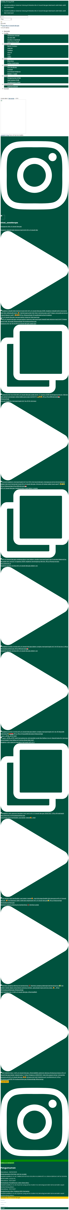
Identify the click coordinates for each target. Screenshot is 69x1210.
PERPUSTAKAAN (12, 86)
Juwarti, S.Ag (5, 135)
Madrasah (7, 44)
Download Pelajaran (14, 72)
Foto (8, 55)
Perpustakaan (8, 84)
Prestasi (10, 69)
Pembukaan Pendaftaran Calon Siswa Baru (15, 1183)
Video (9, 57)
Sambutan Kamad (13, 35)
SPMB (6, 76)
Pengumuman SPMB (14, 78)
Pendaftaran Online (13, 82)
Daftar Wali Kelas (13, 63)
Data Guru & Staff (13, 42)
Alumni (9, 52)
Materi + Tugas (12, 74)
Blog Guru (10, 61)
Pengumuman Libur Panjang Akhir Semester (15, 1191)
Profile (6, 33)
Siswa (6, 65)
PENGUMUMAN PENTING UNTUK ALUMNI (13, 1174)
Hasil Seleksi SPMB (13, 80)
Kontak (6, 89)
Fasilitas (10, 50)
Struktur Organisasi (13, 40)
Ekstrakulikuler (12, 67)
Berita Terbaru (12, 46)
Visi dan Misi (11, 38)
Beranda (7, 31)
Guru (5, 59)
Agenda (10, 48)
